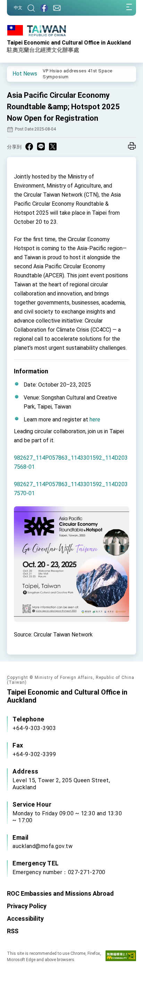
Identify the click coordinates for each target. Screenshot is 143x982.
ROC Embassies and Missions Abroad (60, 893)
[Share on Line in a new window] (41, 146)
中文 (18, 7)
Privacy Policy (27, 906)
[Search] (31, 8)
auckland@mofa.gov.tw (42, 846)
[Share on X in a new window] (53, 146)
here (95, 419)
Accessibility (25, 918)
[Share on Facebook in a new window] (29, 146)
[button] (17, 73)
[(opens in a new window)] (44, 8)
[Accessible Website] (121, 957)
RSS (12, 931)
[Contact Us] (57, 8)
